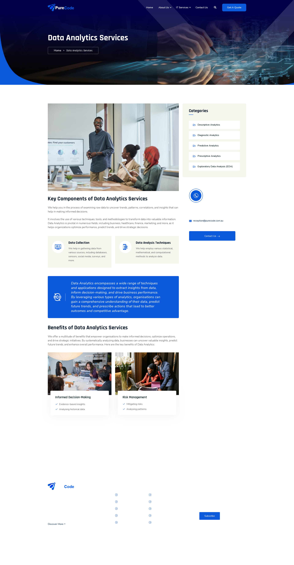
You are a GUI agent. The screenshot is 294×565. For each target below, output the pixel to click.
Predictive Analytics (208, 145)
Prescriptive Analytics (209, 156)
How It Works (126, 502)
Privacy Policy (126, 522)
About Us (163, 7)
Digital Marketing (162, 508)
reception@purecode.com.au (208, 220)
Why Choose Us (128, 508)
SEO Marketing (161, 522)
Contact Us (202, 7)
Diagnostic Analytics (208, 135)
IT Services (182, 7)
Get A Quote (234, 7)
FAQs (122, 515)
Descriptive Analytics (209, 124)
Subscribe (209, 516)
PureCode (67, 558)
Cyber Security (160, 502)
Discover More (55, 524)
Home (149, 7)
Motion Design (160, 515)
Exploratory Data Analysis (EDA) (215, 166)
